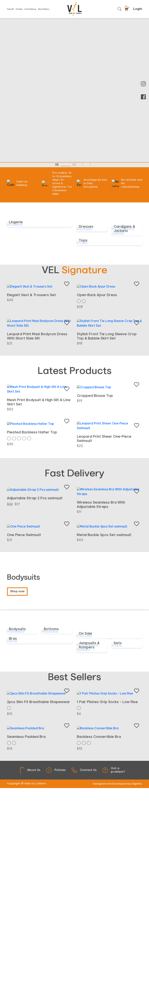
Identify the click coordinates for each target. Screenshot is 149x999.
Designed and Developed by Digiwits (117, 783)
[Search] (119, 9)
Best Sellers (43, 9)
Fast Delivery (30, 9)
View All (10, 9)
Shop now (17, 591)
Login (137, 9)
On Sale (19, 9)
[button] (82, 164)
